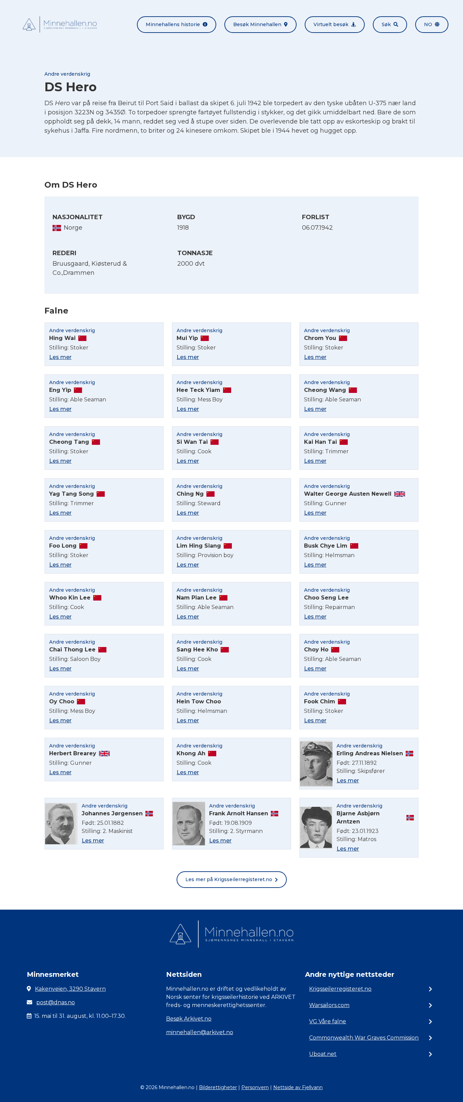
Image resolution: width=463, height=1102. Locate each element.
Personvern (255, 1087)
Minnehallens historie (173, 24)
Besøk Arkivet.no (189, 1018)
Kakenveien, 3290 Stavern (70, 989)
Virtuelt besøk (331, 24)
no (428, 24)
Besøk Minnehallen (257, 24)
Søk (386, 24)
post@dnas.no (55, 1002)
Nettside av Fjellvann (298, 1087)
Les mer (60, 357)
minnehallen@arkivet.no (199, 1032)
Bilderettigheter (218, 1087)
